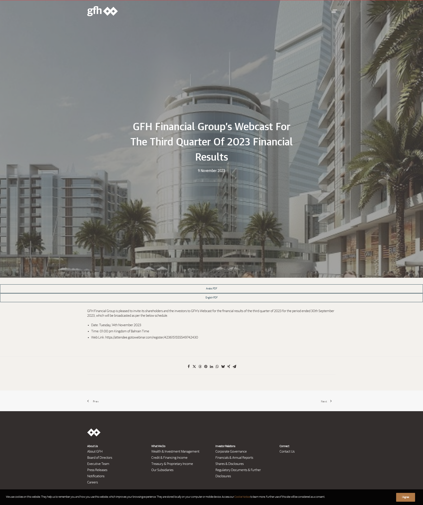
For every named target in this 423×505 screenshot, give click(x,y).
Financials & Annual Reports (234, 457)
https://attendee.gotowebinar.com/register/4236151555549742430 (151, 337)
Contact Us (287, 451)
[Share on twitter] (194, 366)
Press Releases (97, 470)
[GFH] (102, 11)
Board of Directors (99, 457)
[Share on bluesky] (223, 366)
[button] (333, 11)
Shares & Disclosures (229, 464)
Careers (92, 482)
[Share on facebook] (188, 366)
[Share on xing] (228, 366)
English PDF (212, 297)
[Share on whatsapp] (217, 366)
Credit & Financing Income (169, 457)
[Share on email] (234, 366)
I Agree (405, 497)
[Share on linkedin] (211, 366)
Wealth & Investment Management (175, 451)
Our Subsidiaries (162, 470)
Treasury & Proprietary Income (172, 464)
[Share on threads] (200, 366)
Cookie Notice (242, 497)
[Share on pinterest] (205, 366)
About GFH (94, 451)
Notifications (95, 476)
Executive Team (98, 464)
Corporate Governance (231, 451)
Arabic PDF (211, 288)
